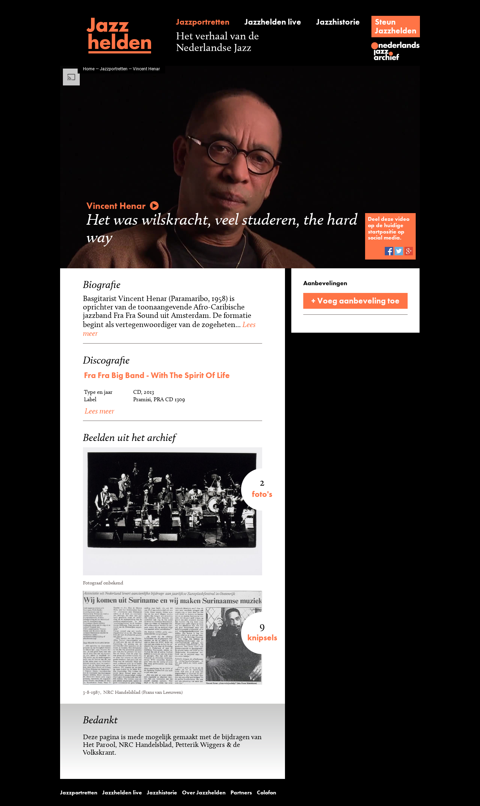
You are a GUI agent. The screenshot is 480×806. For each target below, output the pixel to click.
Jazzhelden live (273, 22)
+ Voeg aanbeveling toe (355, 300)
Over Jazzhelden (204, 792)
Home (89, 68)
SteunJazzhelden (395, 26)
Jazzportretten (202, 22)
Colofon (266, 792)
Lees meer (98, 410)
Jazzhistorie (338, 22)
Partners (241, 792)
